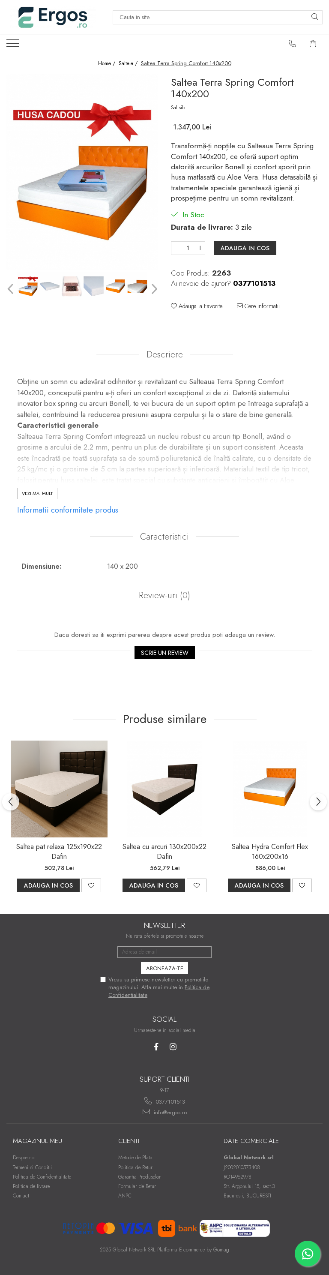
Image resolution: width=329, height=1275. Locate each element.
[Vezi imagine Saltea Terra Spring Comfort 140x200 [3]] (94, 286)
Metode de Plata (135, 1157)
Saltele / (129, 63)
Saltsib (178, 107)
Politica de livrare (31, 1186)
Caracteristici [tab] (164, 536)
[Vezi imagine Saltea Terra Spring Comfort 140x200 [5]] (137, 286)
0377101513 (169, 1102)
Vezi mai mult (37, 493)
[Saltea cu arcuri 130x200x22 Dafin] (164, 789)
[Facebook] (156, 1046)
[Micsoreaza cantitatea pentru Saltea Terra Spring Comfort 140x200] (175, 248)
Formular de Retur (137, 1186)
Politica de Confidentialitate (42, 1177)
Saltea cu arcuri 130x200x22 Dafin (164, 851)
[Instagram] (172, 1046)
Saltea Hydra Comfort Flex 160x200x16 (270, 851)
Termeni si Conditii (32, 1167)
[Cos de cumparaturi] (313, 43)
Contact (21, 1196)
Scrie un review (164, 652)
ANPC (125, 1196)
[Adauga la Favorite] (91, 885)
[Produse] (13, 45)
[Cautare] (315, 17)
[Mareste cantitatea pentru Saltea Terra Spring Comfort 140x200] (200, 248)
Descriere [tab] (165, 354)
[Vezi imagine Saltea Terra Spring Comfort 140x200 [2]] (72, 286)
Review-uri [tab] (163, 595)
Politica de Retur (135, 1167)
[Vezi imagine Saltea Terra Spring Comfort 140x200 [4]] (115, 286)
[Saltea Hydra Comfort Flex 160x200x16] (269, 789)
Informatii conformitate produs (67, 510)
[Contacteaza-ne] (292, 43)
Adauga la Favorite (199, 306)
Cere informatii (261, 306)
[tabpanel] (82, 172)
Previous (11, 289)
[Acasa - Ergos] (53, 17)
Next (153, 289)
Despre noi (24, 1157)
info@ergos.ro (169, 1112)
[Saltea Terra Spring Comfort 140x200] (82, 172)
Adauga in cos (245, 248)
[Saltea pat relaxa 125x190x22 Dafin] (59, 789)
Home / (107, 63)
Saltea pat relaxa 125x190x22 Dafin (59, 851)
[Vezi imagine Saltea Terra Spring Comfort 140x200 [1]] (50, 286)
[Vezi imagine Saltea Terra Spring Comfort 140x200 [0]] (28, 286)
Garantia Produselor (139, 1177)
